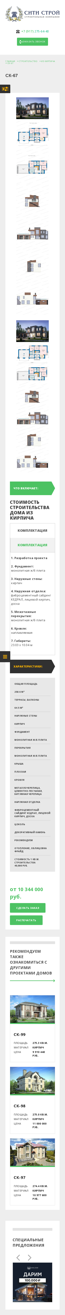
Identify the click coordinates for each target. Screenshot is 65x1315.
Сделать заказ (27, 908)
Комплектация (32, 530)
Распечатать (26, 920)
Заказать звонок (34, 41)
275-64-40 (35, 31)
